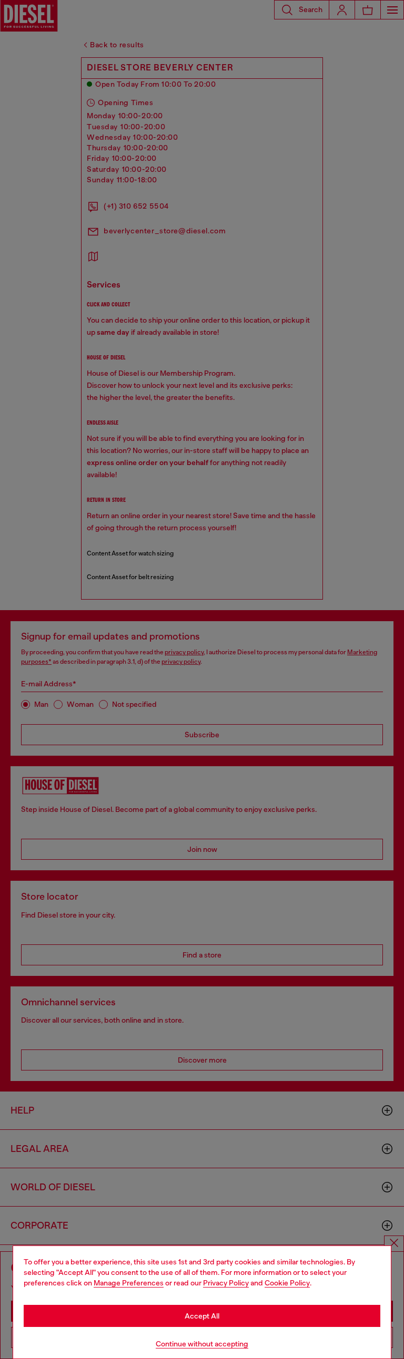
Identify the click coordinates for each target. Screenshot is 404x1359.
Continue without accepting (202, 1344)
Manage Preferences (129, 1283)
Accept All (202, 1316)
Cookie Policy (287, 1283)
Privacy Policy (226, 1283)
